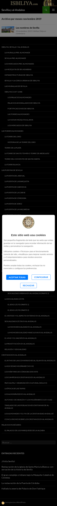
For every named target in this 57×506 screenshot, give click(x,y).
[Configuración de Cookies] (4, 498)
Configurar (41, 277)
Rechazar (28, 285)
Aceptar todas (17, 277)
